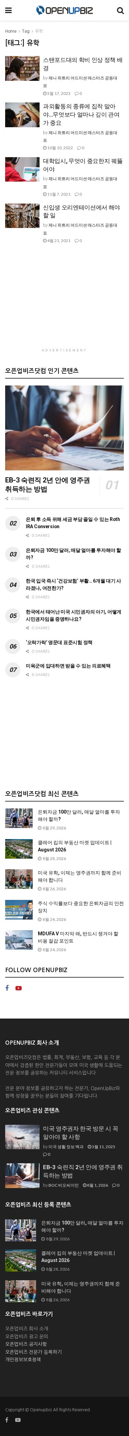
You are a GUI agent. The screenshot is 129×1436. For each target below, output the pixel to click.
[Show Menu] (8, 10)
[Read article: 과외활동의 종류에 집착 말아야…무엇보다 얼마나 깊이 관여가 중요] (22, 114)
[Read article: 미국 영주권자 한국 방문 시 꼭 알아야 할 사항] (22, 1137)
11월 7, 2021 (58, 194)
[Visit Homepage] (64, 10)
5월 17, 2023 (58, 93)
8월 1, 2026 (97, 1185)
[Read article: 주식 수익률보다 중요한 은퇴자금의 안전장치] (19, 910)
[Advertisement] (64, 299)
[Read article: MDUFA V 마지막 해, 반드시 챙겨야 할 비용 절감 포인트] (19, 940)
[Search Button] (120, 10)
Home (11, 31)
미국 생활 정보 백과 (66, 1146)
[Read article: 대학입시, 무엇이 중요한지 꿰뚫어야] (22, 169)
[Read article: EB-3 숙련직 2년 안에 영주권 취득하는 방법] (64, 427)
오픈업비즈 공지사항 (26, 1344)
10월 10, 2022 (59, 147)
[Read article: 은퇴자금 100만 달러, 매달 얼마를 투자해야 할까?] (19, 818)
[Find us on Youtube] (18, 988)
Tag (26, 31)
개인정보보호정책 (23, 1359)
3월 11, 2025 (103, 1146)
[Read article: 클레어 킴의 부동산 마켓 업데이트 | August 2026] (19, 849)
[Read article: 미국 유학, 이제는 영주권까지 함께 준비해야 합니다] (19, 879)
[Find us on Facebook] (7, 988)
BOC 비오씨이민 (64, 1185)
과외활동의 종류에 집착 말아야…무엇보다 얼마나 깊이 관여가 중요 (81, 114)
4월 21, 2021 (58, 240)
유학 (39, 31)
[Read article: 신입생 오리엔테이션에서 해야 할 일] (22, 216)
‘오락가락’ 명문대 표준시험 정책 (59, 642)
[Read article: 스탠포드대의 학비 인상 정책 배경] (22, 68)
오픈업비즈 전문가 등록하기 (33, 1352)
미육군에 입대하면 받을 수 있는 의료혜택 (68, 665)
